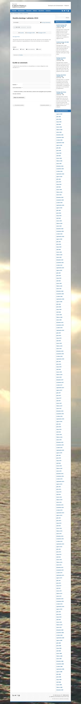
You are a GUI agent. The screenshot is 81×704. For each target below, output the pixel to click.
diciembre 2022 (59, 228)
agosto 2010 (59, 609)
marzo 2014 (59, 497)
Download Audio (26, 32)
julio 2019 (58, 333)
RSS (62, 10)
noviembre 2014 (60, 476)
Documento (26, 13)
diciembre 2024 (59, 166)
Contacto (48, 10)
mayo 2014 (58, 491)
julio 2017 (58, 392)
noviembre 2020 (60, 293)
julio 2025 (58, 147)
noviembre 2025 (60, 137)
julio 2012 (58, 549)
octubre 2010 (59, 604)
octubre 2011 (59, 572)
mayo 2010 (58, 617)
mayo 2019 (58, 338)
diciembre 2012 (59, 536)
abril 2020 (58, 312)
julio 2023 (58, 210)
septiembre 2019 (60, 330)
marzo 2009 (59, 653)
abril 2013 (58, 525)
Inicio (12, 13)
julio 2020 (58, 304)
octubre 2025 (59, 140)
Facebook (66, 10)
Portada (14, 10)
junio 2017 (58, 395)
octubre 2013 (59, 510)
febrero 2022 (59, 254)
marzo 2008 (59, 684)
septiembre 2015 (60, 450)
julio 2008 (58, 674)
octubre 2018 (59, 356)
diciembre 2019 (59, 322)
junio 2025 (58, 150)
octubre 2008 (59, 666)
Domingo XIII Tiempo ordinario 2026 (61, 92)
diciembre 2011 (59, 567)
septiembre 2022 (60, 236)
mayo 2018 (58, 366)
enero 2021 (58, 288)
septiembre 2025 (60, 142)
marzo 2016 (59, 434)
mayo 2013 (58, 523)
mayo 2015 (58, 460)
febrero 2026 (59, 129)
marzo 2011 (59, 590)
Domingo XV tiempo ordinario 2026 (61, 58)
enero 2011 (58, 596)
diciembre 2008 (59, 661)
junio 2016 (58, 426)
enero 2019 (58, 348)
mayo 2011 (58, 585)
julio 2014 (58, 486)
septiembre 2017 (60, 387)
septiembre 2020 (60, 299)
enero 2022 (58, 257)
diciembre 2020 (59, 291)
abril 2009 (58, 650)
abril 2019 (58, 340)
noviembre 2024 (60, 168)
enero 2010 (58, 627)
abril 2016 (58, 432)
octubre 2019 (59, 327)
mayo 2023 (58, 215)
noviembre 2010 (60, 601)
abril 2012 (58, 557)
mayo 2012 (58, 554)
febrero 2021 (59, 286)
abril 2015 (58, 463)
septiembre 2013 (60, 512)
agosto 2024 (59, 176)
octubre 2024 (59, 171)
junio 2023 (58, 213)
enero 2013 (58, 533)
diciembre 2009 (59, 630)
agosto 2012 (59, 546)
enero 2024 (58, 194)
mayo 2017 (58, 398)
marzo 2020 (59, 314)
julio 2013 (58, 518)
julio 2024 (58, 179)
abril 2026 (58, 124)
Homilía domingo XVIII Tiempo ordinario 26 (61, 25)
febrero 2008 (59, 687)
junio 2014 (58, 489)
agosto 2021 (59, 270)
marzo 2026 (59, 127)
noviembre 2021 (60, 262)
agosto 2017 (59, 390)
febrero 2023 (59, 223)
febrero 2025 (59, 160)
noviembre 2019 (60, 325)
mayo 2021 (58, 278)
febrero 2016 (59, 437)
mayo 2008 (58, 679)
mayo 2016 (58, 429)
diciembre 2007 (59, 690)
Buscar (67, 17)
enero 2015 (58, 471)
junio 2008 (58, 676)
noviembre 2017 (60, 382)
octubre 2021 (59, 265)
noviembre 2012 (60, 538)
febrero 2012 (59, 562)
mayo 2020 (58, 309)
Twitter (64, 10)
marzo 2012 (59, 559)
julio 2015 (58, 455)
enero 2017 (58, 408)
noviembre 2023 (60, 200)
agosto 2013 (59, 515)
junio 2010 (58, 614)
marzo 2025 (59, 158)
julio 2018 (58, 361)
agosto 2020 (59, 301)
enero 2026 (58, 132)
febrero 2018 (59, 374)
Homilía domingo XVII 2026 (62, 42)
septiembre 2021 (60, 267)
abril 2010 (58, 619)
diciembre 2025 (59, 134)
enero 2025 (58, 163)
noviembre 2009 (60, 632)
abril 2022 (58, 249)
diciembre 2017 (59, 379)
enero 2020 (58, 319)
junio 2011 (58, 583)
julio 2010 (58, 611)
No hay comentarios (41, 22)
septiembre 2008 (60, 669)
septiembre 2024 (60, 174)
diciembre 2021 (59, 260)
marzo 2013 (59, 528)
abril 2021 (58, 280)
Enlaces (35, 10)
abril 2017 (58, 400)
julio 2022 (58, 241)
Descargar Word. (16, 36)
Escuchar (19, 32)
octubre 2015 (59, 447)
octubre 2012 (59, 541)
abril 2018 (58, 369)
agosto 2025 (59, 145)
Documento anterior (45, 105)
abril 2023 (58, 218)
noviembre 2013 (60, 507)
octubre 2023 (59, 202)
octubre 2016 (59, 416)
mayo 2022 (58, 247)
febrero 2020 (59, 317)
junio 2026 (58, 119)
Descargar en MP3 (31, 32)
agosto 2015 (59, 452)
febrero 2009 (59, 656)
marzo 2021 (59, 283)
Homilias (21, 13)
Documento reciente (18, 105)
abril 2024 (58, 187)
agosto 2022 (59, 239)
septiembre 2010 (60, 606)
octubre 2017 (59, 385)
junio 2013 (58, 520)
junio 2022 (58, 244)
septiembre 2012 (60, 544)
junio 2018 (58, 364)
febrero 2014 (59, 499)
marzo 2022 (59, 252)
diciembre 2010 (59, 598)
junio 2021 (58, 275)
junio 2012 (58, 551)
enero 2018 (58, 377)
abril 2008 (58, 682)
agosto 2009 (59, 640)
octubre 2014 (59, 478)
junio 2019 (58, 335)
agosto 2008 (59, 671)
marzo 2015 (59, 465)
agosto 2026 (59, 114)
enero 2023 (58, 226)
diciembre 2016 (59, 411)
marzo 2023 (59, 220)
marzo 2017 (59, 403)
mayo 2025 (58, 153)
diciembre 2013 (59, 504)
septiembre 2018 (60, 359)
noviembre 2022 (60, 231)
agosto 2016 (59, 421)
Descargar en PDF (37, 32)
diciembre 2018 (59, 351)
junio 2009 (58, 645)
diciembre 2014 (59, 473)
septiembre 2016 (60, 418)
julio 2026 (58, 116)
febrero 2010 (59, 624)
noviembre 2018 (60, 353)
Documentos (21, 10)
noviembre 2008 (60, 663)
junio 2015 (58, 458)
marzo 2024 (59, 189)
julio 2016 (58, 424)
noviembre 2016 (60, 413)
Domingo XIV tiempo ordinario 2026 (61, 75)
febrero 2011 (59, 593)
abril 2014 (58, 494)
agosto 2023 (59, 207)
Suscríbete (41, 10)
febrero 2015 (59, 468)
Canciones (28, 10)
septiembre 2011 (60, 575)
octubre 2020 (59, 296)
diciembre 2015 (59, 442)
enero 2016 (58, 439)
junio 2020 (58, 306)
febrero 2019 (59, 346)
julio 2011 (58, 580)
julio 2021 (58, 273)
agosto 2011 (59, 577)
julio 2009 (58, 643)
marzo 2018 (59, 372)
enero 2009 (58, 658)
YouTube (68, 10)
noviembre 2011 (60, 570)
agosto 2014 (59, 484)
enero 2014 (58, 502)
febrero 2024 (59, 192)
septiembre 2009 (60, 637)
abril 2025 (58, 155)
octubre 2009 (59, 635)
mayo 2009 (58, 648)
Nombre (15, 84)
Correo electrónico (17, 87)
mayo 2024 (58, 184)
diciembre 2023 (59, 197)
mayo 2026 (58, 121)
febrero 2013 (59, 531)
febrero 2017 (59, 405)
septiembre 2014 (60, 481)
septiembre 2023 (60, 205)
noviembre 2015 (60, 445)
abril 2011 (58, 588)
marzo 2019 (59, 343)
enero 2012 (58, 564)
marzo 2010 (59, 622)
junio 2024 (58, 181)
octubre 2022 (59, 233)
